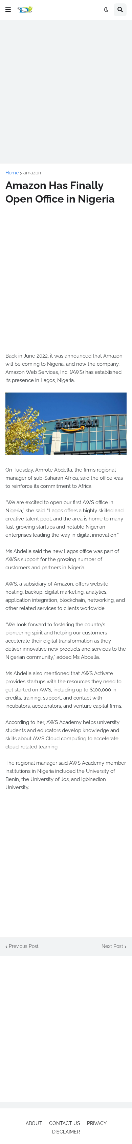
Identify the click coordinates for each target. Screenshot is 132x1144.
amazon (32, 172)
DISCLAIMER (66, 1132)
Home (12, 172)
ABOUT (34, 1123)
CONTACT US (64, 1123)
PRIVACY (97, 1123)
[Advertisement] (66, 91)
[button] (8, 10)
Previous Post (24, 946)
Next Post (112, 946)
